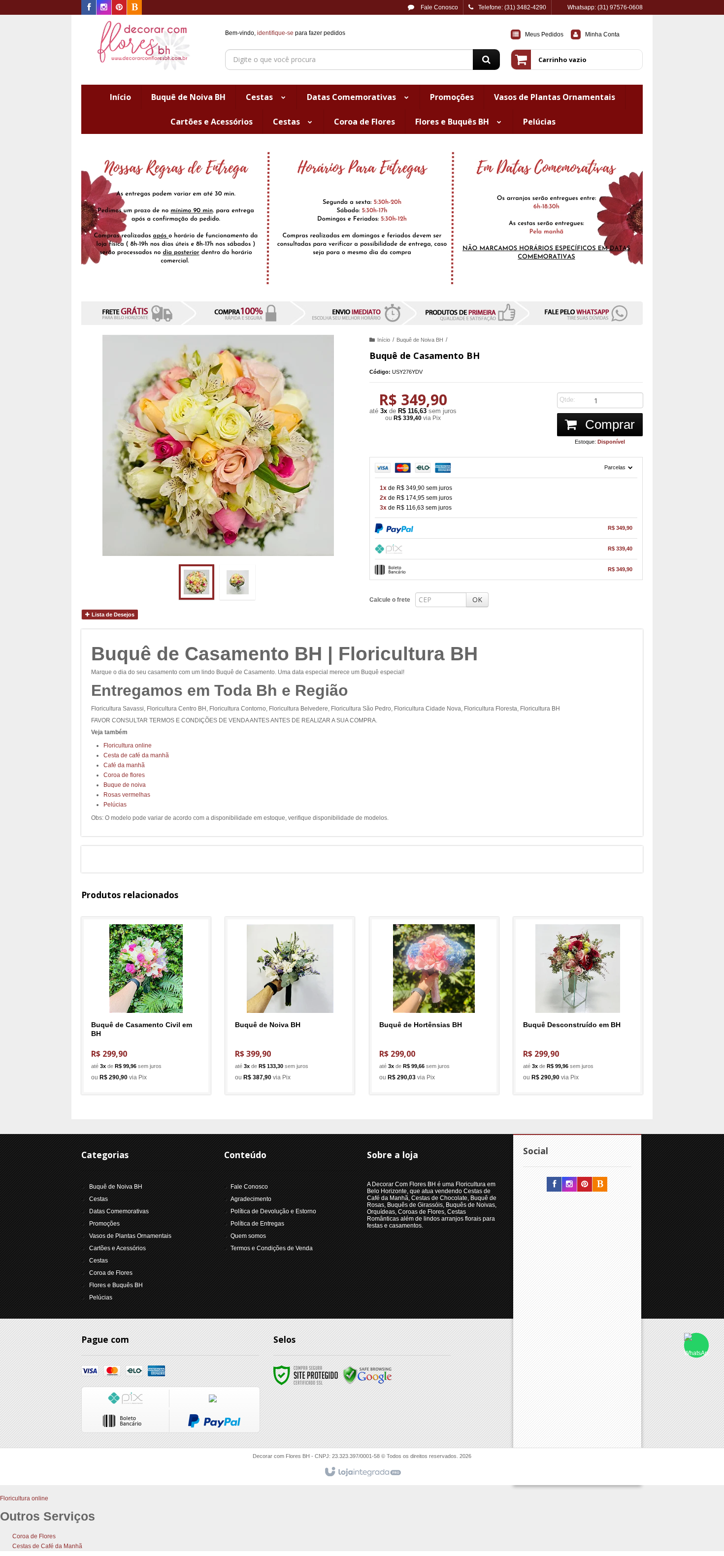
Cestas (98, 1199)
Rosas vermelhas (126, 794)
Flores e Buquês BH (116, 1285)
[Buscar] (486, 59)
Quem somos (248, 1235)
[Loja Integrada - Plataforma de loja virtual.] (362, 1472)
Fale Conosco (438, 7)
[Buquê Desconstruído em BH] (578, 1005)
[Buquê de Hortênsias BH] (434, 1005)
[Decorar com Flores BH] (146, 47)
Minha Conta (602, 34)
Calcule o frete (389, 599)
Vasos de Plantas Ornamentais (130, 1235)
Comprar (608, 424)
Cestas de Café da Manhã (47, 1546)
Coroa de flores (124, 775)
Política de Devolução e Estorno (273, 1211)
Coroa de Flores (110, 1272)
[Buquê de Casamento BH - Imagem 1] (196, 582)
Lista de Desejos (112, 614)
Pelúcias (115, 804)
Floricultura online (127, 745)
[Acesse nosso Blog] (134, 7)
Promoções (104, 1223)
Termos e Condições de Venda (271, 1248)
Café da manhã (124, 765)
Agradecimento (250, 1199)
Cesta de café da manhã (136, 755)
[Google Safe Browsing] (367, 1374)
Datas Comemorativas (119, 1211)
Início (383, 340)
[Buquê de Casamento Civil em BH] (146, 1005)
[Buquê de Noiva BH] (290, 1005)
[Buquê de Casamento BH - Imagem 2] (237, 582)
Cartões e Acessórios (117, 1248)
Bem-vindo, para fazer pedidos (285, 33)
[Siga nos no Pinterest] (119, 7)
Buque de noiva (124, 784)
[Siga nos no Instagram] (104, 7)
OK (477, 599)
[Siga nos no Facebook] (88, 7)
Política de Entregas (257, 1223)
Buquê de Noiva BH (419, 340)
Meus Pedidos (544, 34)
